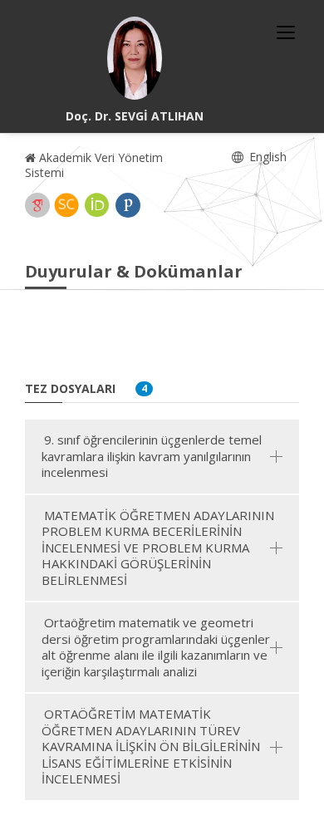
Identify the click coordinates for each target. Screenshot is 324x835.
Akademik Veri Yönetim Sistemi (94, 165)
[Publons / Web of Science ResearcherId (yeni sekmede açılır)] (127, 205)
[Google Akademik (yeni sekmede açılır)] (37, 205)
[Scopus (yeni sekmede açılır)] (66, 205)
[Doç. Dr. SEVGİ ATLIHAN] (134, 58)
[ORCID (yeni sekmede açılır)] (97, 205)
